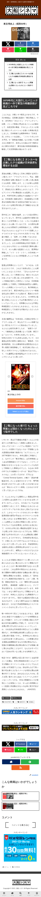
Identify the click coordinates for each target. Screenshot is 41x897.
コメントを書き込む (20, 825)
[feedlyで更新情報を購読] (30, 761)
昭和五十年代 (17, 698)
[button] (37, 463)
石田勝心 (31, 702)
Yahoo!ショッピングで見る (20, 411)
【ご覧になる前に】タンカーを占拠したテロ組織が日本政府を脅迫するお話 (21, 76)
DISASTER (7, 702)
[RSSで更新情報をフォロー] (20, 767)
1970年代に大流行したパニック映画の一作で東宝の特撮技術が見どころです (21, 67)
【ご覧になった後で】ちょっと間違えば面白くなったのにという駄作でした (21, 85)
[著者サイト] (11, 761)
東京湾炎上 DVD (14, 395)
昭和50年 (22, 702)
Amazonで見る (20, 400)
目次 (17, 60)
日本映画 (7, 698)
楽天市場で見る (20, 406)
